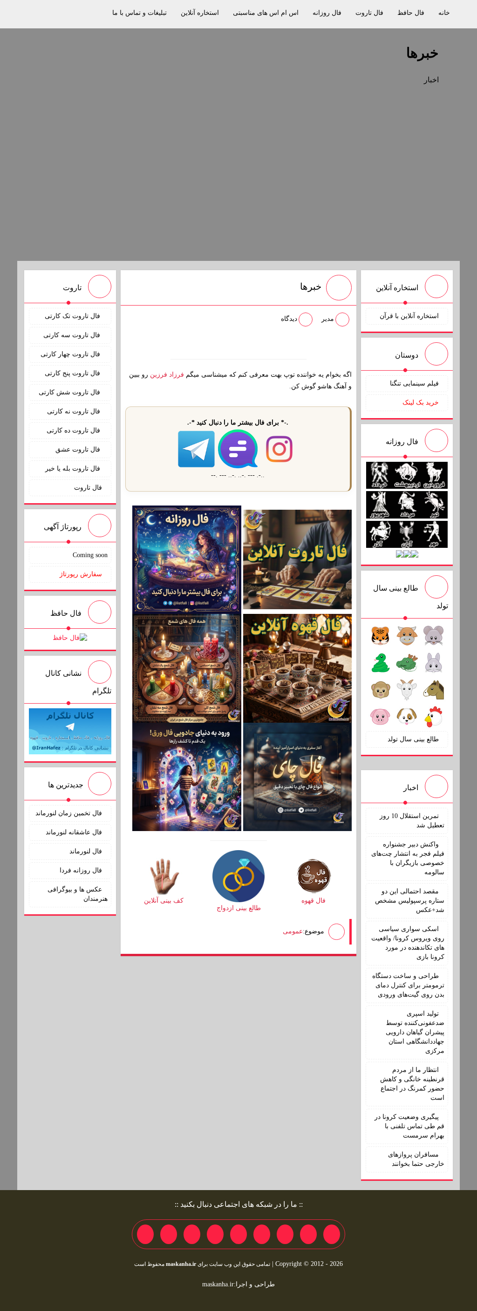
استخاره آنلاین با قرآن (409, 316)
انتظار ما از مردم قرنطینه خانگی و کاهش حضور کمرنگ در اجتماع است (412, 1083)
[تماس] (238, 1234)
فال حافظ (410, 12)
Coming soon (90, 555)
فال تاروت (369, 12)
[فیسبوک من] (285, 1234)
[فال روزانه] (186, 559)
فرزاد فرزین (167, 374)
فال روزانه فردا (81, 870)
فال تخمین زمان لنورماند (68, 813)
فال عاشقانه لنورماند (74, 832)
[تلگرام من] (308, 1234)
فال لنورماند (85, 851)
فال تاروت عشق (78, 449)
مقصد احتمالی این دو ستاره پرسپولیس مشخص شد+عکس (409, 900)
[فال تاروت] (297, 559)
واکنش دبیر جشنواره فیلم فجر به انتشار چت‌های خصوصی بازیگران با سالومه (407, 858)
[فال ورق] (186, 776)
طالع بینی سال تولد (413, 739)
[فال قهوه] (297, 667)
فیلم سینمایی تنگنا (414, 383)
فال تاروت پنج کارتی (73, 373)
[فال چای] (297, 776)
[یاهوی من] (331, 1234)
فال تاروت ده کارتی (74, 430)
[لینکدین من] (145, 1234)
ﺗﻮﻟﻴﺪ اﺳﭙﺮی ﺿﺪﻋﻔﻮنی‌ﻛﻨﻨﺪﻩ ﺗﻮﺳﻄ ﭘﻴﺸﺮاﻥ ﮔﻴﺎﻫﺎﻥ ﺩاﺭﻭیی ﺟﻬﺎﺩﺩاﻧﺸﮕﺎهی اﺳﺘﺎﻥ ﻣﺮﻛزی (415, 1032)
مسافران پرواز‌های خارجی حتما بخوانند (416, 1159)
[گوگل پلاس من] (192, 1234)
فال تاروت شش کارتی (70, 392)
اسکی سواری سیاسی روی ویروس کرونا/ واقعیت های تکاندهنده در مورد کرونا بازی (407, 942)
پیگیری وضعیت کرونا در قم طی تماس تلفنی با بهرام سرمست (409, 1126)
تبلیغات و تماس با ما (139, 12)
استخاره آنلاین (200, 12)
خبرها (422, 52)
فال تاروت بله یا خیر (73, 468)
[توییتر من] (215, 1234)
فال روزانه (327, 12)
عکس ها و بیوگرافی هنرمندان (78, 894)
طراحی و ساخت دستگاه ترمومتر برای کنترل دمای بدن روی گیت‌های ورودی (408, 985)
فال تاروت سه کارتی (72, 335)
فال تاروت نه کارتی (74, 411)
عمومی (293, 930)
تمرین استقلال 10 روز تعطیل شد (412, 820)
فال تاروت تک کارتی (73, 316)
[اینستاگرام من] (261, 1234)
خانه (444, 12)
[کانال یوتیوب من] (168, 1234)
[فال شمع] (186, 667)
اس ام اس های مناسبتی (266, 12)
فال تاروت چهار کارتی (71, 354)
